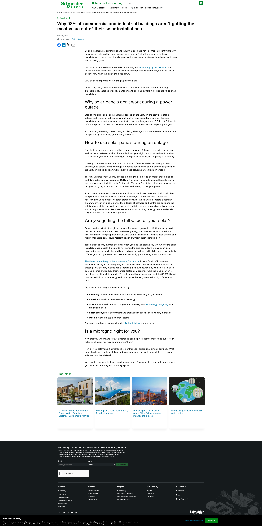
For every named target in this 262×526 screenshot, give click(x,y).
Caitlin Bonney (78, 39)
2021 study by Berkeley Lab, (153, 67)
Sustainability (67, 12)
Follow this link (132, 323)
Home (59, 12)
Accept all (211, 520)
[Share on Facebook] (59, 45)
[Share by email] (73, 45)
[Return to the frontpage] (72, 5)
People (124, 8)
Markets (113, 8)
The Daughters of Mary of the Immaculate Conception (112, 261)
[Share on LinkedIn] (64, 45)
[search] (201, 3)
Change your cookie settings (193, 520)
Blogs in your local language (147, 8)
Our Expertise (98, 8)
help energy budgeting (157, 304)
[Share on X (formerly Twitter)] (68, 45)
